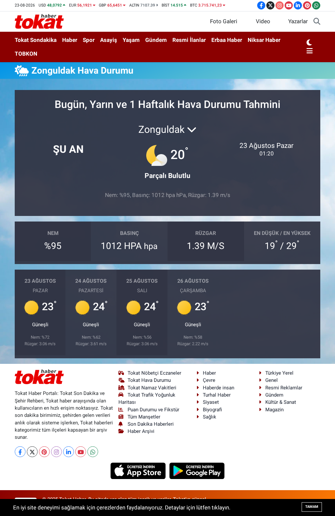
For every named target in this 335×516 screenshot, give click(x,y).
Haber (69, 40)
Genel (271, 380)
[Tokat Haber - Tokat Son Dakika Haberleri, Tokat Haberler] (39, 21)
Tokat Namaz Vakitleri (152, 388)
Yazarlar (298, 21)
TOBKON (26, 53)
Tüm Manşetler (144, 417)
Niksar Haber (264, 40)
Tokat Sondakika (36, 40)
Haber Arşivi (141, 431)
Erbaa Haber (226, 40)
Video (263, 21)
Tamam (311, 507)
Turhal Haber (217, 395)
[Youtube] (80, 451)
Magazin (274, 410)
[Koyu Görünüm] (309, 43)
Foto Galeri (223, 21)
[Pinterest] (44, 451)
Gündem (156, 40)
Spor (89, 40)
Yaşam (131, 40)
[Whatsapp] (92, 451)
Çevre (209, 380)
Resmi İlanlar (189, 40)
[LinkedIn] (68, 451)
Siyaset (211, 402)
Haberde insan (218, 388)
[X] (32, 451)
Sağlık (209, 417)
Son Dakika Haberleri (151, 424)
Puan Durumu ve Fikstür (153, 410)
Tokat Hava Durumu (149, 380)
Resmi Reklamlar (283, 388)
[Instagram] (56, 451)
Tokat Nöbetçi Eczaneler (154, 373)
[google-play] (197, 470)
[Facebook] (20, 451)
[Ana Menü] (310, 51)
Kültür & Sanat (280, 402)
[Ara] (316, 21)
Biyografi (212, 410)
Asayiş (108, 40)
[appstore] (138, 470)
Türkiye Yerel (279, 373)
